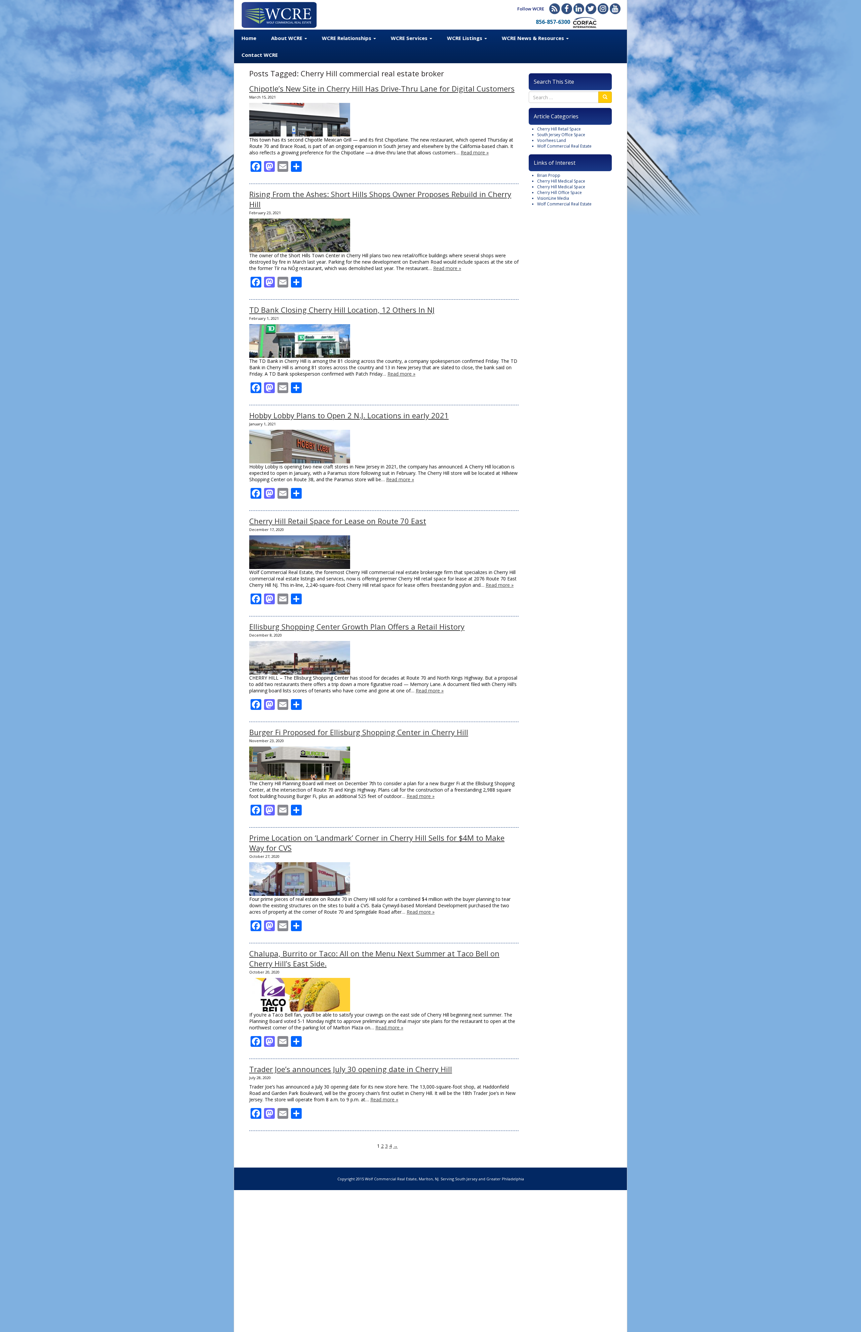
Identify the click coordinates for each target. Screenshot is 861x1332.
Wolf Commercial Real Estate (564, 146)
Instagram (603, 8)
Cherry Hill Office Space (559, 192)
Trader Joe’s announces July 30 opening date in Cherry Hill (350, 1069)
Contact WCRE (259, 54)
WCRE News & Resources (533, 38)
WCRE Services (410, 38)
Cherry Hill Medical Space (561, 181)
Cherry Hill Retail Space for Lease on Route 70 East (337, 521)
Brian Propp (548, 175)
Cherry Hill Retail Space (559, 129)
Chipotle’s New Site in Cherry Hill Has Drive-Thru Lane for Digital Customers (382, 88)
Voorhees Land (551, 140)
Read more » (475, 152)
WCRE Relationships (347, 38)
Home (248, 38)
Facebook (566, 8)
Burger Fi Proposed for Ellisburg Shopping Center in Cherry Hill (358, 732)
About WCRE (287, 38)
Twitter (591, 8)
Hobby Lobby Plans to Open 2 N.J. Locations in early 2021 (349, 415)
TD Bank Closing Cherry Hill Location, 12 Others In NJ (342, 310)
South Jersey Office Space (561, 135)
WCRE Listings (465, 38)
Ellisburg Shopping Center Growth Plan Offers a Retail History (356, 626)
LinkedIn (578, 8)
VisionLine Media (553, 198)
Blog (554, 8)
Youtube (615, 8)
